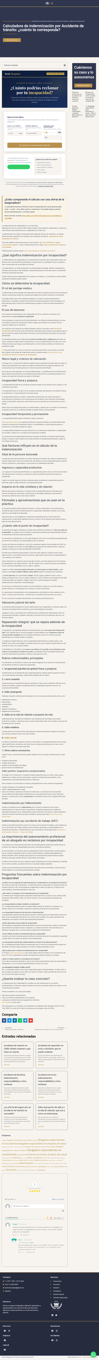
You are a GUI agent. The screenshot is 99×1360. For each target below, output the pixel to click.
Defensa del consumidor (50, 1158)
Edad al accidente (14, 126)
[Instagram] (9, 1331)
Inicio (5, 21)
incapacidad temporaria (12, 422)
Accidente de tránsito (36, 1154)
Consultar (7, 1002)
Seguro (4, 1170)
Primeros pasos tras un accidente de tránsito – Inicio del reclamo (77, 96)
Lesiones (45, 1163)
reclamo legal (49, 1166)
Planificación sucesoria (28, 1167)
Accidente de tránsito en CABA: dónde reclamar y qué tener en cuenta (17, 1048)
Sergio (31, 1242)
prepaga (42, 1166)
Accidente (21, 1155)
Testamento (32, 1170)
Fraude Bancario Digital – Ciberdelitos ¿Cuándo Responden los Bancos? (77, 111)
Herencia (37, 1160)
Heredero (31, 1160)
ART (3, 1158)
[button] (52, 3)
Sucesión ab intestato (22, 1170)
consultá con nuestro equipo (45, 186)
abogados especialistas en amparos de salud (42, 1143)
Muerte (60, 1163)
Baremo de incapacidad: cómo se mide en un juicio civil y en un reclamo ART (90, 96)
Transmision (41, 1170)
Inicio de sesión (59, 1199)
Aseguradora (8, 1158)
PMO (37, 1166)
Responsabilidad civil (60, 1167)
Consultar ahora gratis (20, 167)
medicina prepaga (53, 1163)
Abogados (34, 1140)
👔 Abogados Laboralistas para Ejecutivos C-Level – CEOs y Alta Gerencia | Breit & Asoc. (91, 111)
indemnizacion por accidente (55, 1160)
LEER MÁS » (7, 1065)
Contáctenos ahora (83, 85)
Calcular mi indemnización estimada (36, 145)
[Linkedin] (52, 1315)
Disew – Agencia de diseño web (87, 1357)
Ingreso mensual (31, 126)
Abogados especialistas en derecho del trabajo (39, 1147)
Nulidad (64, 1163)
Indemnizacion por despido (10, 1163)
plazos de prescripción (17, 953)
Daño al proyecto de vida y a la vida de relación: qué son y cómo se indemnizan (51, 1110)
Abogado (4, 1140)
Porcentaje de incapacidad (49, 126)
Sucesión (11, 1169)
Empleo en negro (15, 1160)
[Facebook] (5, 1331)
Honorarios (44, 1160)
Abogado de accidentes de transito (19, 1140)
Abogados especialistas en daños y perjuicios (13, 1147)
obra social (7, 1166)
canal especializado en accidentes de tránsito (39, 251)
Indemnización (25, 1163)
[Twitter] (56, 1315)
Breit (20, 1240)
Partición (16, 1166)
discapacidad (6, 1160)
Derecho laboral (61, 1158)
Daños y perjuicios (34, 1158)
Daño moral (10, 737)
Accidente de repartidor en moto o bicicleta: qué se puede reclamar (50, 1048)
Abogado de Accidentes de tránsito (19, 21)
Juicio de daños (38, 1163)
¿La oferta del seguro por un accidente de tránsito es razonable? (17, 1110)
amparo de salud (57, 1154)
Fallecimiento (23, 1160)
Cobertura (16, 1158)
